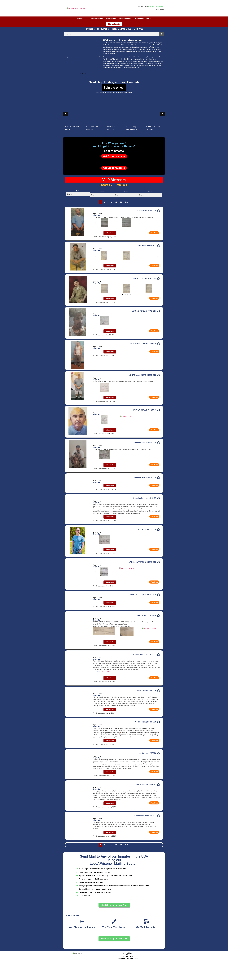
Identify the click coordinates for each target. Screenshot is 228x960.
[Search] (161, 34)
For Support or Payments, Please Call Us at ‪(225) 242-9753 (114, 29)
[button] (67, 57)
